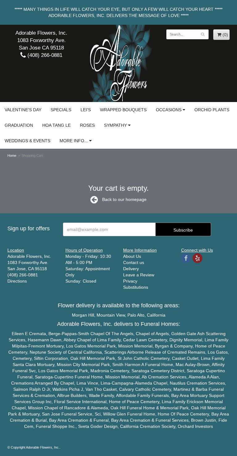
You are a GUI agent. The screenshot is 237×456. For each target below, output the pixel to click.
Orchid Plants (211, 109)
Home (11, 155)
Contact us (133, 262)
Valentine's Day (23, 109)
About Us (132, 256)
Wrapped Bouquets (123, 109)
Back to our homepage (124, 199)
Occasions (168, 109)
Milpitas (19, 345)
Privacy (130, 281)
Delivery (131, 268)
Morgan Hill (83, 315)
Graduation (19, 125)
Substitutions (135, 287)
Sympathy (115, 125)
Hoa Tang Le (56, 125)
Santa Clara (24, 364)
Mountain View (111, 315)
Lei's (86, 109)
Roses (87, 125)
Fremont (36, 345)
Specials (61, 109)
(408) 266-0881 (44, 55)
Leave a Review (138, 274)
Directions (17, 281)
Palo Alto (135, 315)
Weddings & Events (27, 140)
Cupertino (215, 370)
